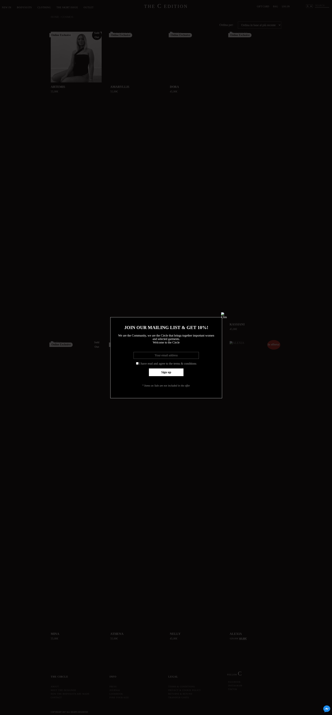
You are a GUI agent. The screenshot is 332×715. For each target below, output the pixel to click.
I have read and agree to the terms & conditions (167, 363)
